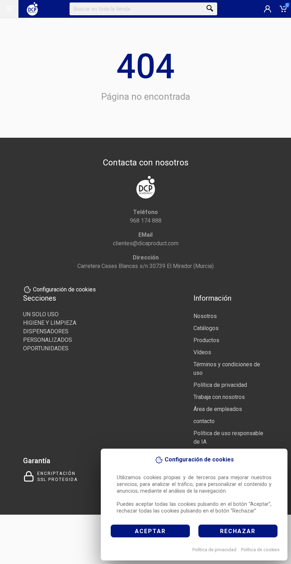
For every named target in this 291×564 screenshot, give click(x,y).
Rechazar (238, 531)
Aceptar (150, 531)
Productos (206, 340)
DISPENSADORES (45, 331)
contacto (204, 421)
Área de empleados (217, 409)
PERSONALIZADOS (47, 339)
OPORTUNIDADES (45, 348)
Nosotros (205, 316)
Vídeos (202, 352)
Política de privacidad (214, 549)
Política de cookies (260, 549)
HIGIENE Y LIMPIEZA (49, 322)
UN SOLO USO (41, 314)
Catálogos (206, 328)
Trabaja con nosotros (219, 397)
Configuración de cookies (64, 289)
